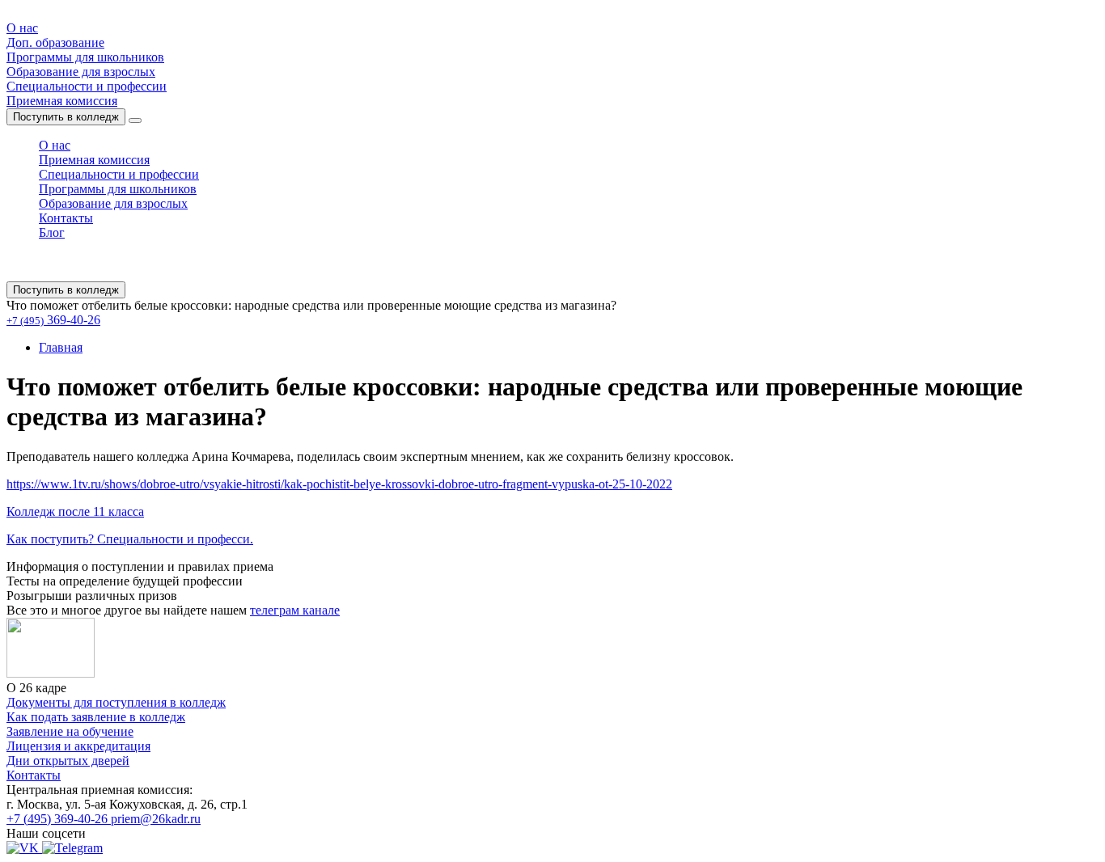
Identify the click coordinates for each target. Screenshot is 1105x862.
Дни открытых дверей (67, 760)
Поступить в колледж (66, 117)
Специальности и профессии (86, 86)
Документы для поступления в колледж (116, 702)
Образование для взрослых (80, 71)
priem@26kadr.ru (156, 819)
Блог (52, 232)
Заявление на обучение (69, 731)
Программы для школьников (85, 57)
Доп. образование (55, 42)
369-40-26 (53, 320)
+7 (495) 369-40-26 (58, 819)
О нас (22, 28)
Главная (61, 347)
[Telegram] (72, 848)
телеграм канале (295, 610)
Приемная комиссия (61, 101)
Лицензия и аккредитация (78, 746)
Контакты (66, 218)
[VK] (24, 848)
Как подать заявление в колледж (95, 717)
